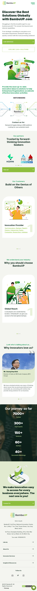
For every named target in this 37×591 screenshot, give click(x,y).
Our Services (8, 42)
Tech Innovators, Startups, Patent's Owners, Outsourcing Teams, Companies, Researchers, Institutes (16, 230)
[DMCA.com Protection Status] (27, 586)
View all (5, 170)
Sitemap (6, 588)
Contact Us (6, 503)
